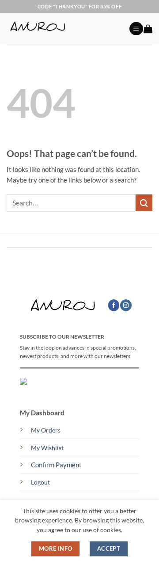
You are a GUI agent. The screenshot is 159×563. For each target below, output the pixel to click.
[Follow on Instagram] (126, 305)
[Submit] (144, 202)
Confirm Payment (56, 465)
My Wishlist (47, 447)
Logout (40, 482)
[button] (136, 29)
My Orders (46, 430)
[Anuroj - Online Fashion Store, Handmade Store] (64, 28)
